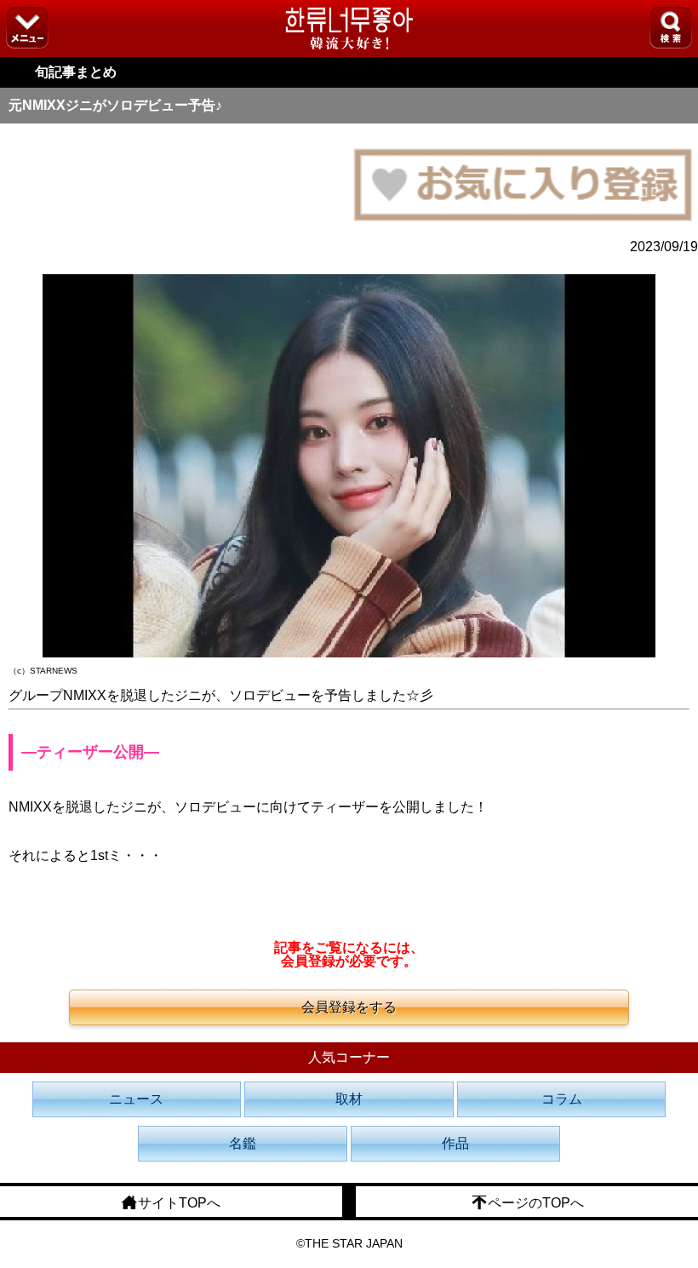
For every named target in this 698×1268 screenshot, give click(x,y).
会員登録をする (349, 1007)
